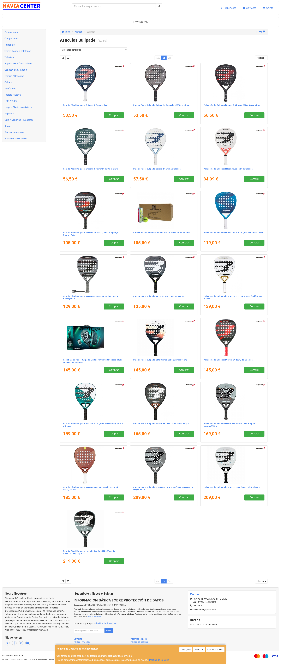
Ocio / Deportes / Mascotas (19, 120)
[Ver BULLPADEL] (93, 83)
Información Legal (139, 639)
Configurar (186, 649)
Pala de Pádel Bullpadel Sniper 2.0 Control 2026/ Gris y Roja (161, 105)
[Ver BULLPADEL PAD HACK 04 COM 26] (234, 401)
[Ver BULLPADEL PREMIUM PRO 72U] (163, 210)
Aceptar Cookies (215, 649)
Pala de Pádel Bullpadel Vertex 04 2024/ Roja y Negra (228, 360)
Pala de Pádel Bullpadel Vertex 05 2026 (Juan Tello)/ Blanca (232, 487)
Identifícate (229, 8)
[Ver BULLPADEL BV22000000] (234, 337)
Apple (8, 126)
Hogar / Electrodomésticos (18, 107)
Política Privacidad (82, 642)
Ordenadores (11, 32)
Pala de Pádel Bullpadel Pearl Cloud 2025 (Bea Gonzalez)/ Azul (233, 232)
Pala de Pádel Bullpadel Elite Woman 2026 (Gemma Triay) (160, 360)
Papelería (9, 113)
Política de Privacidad (96, 617)
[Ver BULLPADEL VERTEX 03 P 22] (93, 210)
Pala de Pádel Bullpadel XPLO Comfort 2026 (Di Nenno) (159, 296)
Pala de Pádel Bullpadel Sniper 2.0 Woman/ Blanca (157, 169)
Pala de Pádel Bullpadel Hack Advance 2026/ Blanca (228, 169)
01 (164, 58)
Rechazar (199, 649)
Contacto (250, 8)
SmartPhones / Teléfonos (18, 51)
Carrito (270, 8)
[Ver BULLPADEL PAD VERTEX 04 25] (163, 401)
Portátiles (10, 44)
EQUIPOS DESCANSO (16, 138)
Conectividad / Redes (16, 69)
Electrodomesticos (14, 132)
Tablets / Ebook (13, 94)
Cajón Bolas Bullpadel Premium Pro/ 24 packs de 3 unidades (161, 232)
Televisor (9, 57)
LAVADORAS (140, 22)
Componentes (12, 38)
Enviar (109, 630)
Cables (8, 82)
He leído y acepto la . (97, 623)
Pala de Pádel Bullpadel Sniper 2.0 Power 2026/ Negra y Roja (232, 105)
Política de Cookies (159, 660)
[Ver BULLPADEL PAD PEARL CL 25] (234, 210)
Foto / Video (11, 101)
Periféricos (10, 88)
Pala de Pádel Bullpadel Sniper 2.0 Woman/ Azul (85, 105)
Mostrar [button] (261, 58)
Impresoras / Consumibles (18, 63)
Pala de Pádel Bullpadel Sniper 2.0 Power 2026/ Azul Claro (90, 169)
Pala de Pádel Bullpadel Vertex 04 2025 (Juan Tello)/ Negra (161, 423)
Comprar (114, 115)
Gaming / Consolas (14, 76)
